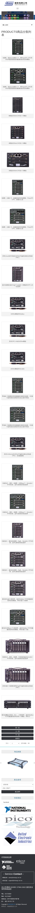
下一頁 (17, 735)
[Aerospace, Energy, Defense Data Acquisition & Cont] (17, 838)
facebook (6, 802)
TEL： (3, 894)
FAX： (3, 896)
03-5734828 (8, 894)
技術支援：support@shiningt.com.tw (12, 880)
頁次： (8, 743)
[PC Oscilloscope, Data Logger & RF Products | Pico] (17, 822)
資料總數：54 (25, 743)
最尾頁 (17, 738)
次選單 (6, 25)
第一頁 (17, 728)
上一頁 (17, 731)
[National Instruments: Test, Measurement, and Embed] (17, 809)
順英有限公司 (17, 3)
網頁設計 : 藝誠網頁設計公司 (9, 906)
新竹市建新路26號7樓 (13, 899)
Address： (4, 899)
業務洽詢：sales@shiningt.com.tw (11, 877)
